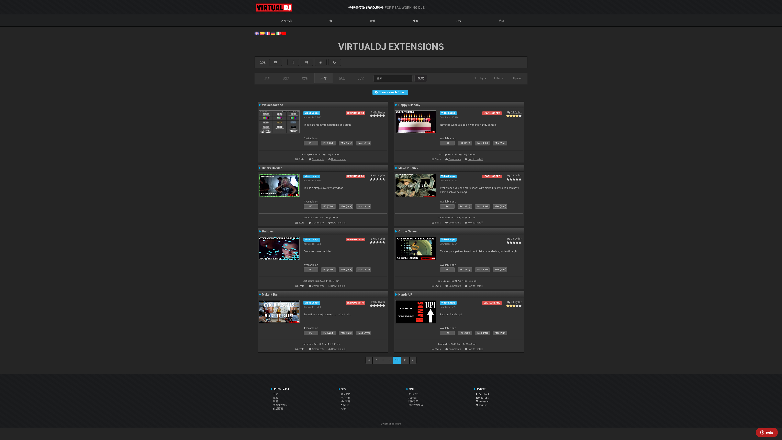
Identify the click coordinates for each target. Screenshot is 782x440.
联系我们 (413, 397)
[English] (257, 33)
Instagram (484, 401)
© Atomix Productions (391, 423)
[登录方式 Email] (275, 62)
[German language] (273, 33)
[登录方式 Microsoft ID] (307, 62)
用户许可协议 (416, 405)
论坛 (343, 408)
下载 (329, 21)
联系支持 (345, 394)
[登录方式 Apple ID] (321, 62)
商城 (372, 21)
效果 (305, 78)
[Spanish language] (262, 33)
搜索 (421, 78)
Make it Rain (270, 294)
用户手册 (345, 397)
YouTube (484, 397)
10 (397, 360)
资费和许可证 (280, 405)
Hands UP (405, 294)
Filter (498, 78)
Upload (517, 78)
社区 (415, 21)
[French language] (267, 33)
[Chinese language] (283, 33)
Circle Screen (408, 231)
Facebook (483, 394)
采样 (324, 78)
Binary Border (272, 168)
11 (405, 360)
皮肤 (286, 78)
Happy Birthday (409, 105)
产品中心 (286, 21)
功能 (275, 401)
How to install (338, 159)
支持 (458, 21)
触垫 (342, 78)
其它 (361, 78)
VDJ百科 (345, 401)
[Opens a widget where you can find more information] (767, 433)
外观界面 (278, 408)
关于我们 (413, 394)
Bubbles (268, 231)
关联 (501, 21)
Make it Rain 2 (408, 168)
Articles (345, 405)
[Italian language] (278, 33)
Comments (318, 159)
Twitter (482, 405)
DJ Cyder (379, 112)
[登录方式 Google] (334, 62)
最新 (267, 78)
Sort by (479, 78)
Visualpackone (272, 105)
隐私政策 (413, 401)
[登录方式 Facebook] (293, 62)
